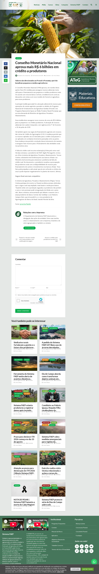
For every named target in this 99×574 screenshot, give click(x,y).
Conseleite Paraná (81, 531)
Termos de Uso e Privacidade (61, 549)
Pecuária (45, 359)
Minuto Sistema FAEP (20, 454)
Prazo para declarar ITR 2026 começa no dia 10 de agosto (24, 439)
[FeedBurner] (91, 551)
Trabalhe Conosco (57, 545)
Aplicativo (55, 535)
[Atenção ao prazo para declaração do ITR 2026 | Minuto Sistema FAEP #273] (24, 458)
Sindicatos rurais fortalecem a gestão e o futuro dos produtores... (24, 345)
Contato (85, 5)
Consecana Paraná (81, 527)
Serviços (18, 58)
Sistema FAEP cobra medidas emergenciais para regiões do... (51, 439)
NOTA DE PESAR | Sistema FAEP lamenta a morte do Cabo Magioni (24, 502)
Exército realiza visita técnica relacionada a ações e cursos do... (51, 470)
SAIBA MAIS (60, 572)
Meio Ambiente (53, 328)
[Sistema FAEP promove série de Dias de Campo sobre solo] (52, 489)
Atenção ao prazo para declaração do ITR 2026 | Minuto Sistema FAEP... (24, 470)
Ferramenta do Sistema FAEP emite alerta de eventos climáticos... (24, 376)
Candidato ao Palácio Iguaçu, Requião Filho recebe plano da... (51, 407)
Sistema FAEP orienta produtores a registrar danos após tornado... (23, 407)
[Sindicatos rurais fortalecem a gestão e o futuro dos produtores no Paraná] (24, 332)
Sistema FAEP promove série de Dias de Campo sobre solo (52, 502)
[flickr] (82, 551)
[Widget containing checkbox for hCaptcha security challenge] (29, 300)
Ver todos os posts (29, 228)
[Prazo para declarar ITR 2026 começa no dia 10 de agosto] (24, 426)
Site (47, 287)
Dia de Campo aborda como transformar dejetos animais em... (51, 376)
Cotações (64, 5)
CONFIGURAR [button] (75, 569)
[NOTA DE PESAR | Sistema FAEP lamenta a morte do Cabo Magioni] (24, 489)
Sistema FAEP (75, 5)
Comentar (48, 75)
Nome (17, 287)
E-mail (33, 287)
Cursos (50, 5)
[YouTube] (91, 546)
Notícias (37, 5)
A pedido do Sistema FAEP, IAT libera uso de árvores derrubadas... (51, 345)
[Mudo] (19, 529)
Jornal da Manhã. (25, 204)
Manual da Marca (57, 531)
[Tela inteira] (22, 529)
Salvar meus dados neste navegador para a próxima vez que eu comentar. (37, 295)
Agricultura (18, 391)
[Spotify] (86, 551)
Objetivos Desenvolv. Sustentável (58, 540)
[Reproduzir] (5, 529)
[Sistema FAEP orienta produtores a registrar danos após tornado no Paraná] (24, 395)
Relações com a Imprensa (23, 75)
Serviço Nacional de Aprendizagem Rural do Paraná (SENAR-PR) (12, 550)
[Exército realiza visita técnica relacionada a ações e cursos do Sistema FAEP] (52, 458)
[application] (13, 524)
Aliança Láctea (80, 524)
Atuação (17, 328)
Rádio (28, 454)
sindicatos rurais (7, 554)
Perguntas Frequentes (58, 524)
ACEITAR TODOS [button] (88, 569)
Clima (57, 5)
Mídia (44, 5)
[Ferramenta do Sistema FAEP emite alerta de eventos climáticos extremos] (24, 363)
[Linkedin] (86, 546)
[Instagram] (77, 546)
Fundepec (79, 535)
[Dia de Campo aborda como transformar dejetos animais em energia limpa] (52, 363)
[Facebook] (82, 546)
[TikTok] (77, 551)
